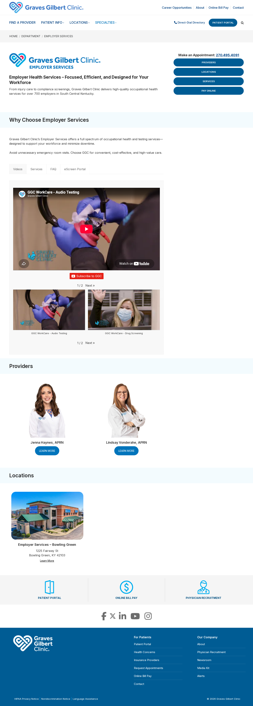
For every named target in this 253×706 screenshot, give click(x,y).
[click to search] (242, 22)
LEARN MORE (47, 450)
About (201, 644)
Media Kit (203, 668)
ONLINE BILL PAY (126, 597)
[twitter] (112, 618)
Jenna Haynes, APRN (47, 442)
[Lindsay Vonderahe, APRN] (126, 410)
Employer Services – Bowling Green (47, 545)
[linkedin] (122, 618)
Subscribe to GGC (89, 276)
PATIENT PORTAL (49, 597)
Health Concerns (144, 652)
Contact (139, 684)
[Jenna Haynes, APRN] (47, 410)
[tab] (17, 169)
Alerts (201, 676)
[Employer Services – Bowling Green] (47, 516)
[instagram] (148, 618)
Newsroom (204, 660)
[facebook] (103, 618)
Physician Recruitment (211, 652)
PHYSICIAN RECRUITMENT (203, 597)
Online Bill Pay (143, 676)
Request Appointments (148, 668)
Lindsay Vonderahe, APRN (126, 442)
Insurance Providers (146, 660)
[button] (90, 285)
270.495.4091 (227, 55)
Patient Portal (223, 22)
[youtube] (135, 618)
